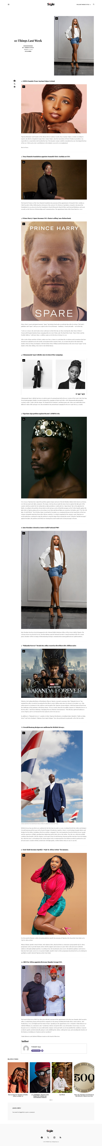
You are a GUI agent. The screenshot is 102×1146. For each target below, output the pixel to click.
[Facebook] (42, 1137)
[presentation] (11, 1081)
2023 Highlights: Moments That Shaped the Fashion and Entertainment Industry (40, 1096)
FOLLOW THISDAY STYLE (83, 4)
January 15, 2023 (28, 49)
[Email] (42, 1051)
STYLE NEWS (28, 51)
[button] (50, 1099)
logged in (21, 1112)
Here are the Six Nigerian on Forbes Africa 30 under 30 (18, 1095)
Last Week (62, 1094)
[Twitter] (48, 1137)
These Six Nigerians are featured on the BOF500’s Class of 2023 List (84, 1095)
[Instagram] (54, 1137)
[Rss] (60, 1137)
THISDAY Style (29, 47)
